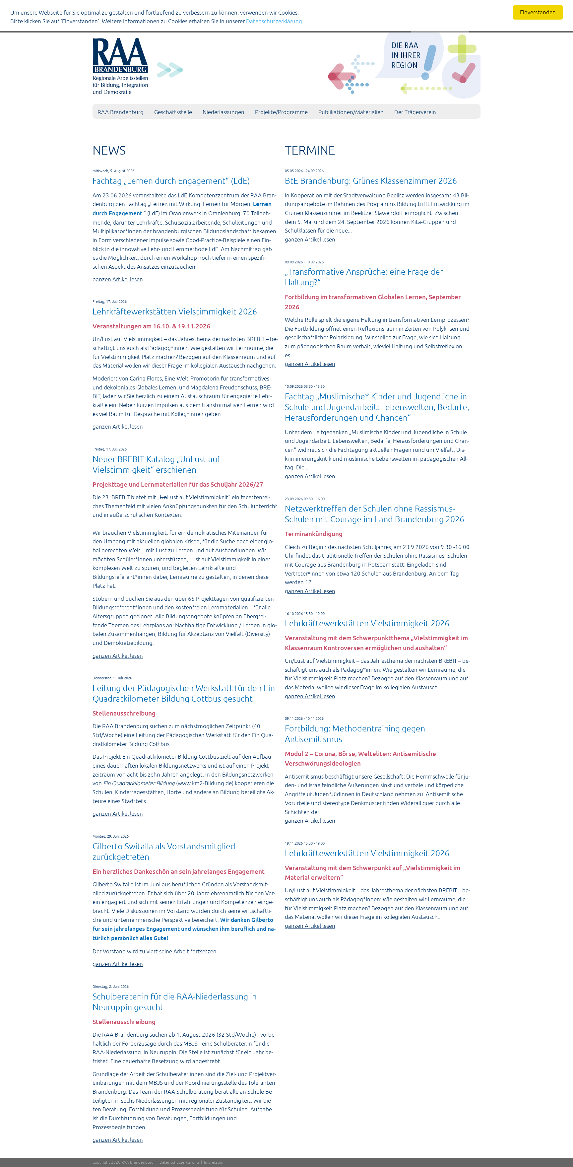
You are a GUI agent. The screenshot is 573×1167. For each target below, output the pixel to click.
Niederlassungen (223, 112)
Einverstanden (538, 12)
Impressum (213, 1162)
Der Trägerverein (415, 112)
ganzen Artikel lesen (118, 279)
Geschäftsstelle (173, 112)
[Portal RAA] (286, 64)
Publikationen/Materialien (351, 112)
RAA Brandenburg (120, 112)
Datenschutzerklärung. (274, 21)
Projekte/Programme (281, 112)
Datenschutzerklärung (179, 1162)
